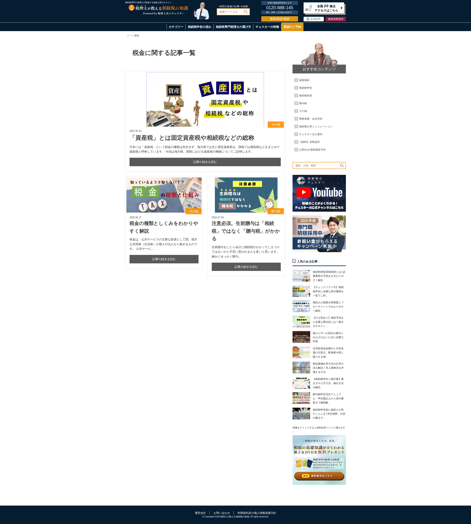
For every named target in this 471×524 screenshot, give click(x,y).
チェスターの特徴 (267, 26)
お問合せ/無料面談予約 (312, 149)
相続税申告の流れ (199, 26)
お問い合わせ (221, 512)
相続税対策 (305, 95)
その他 (303, 111)
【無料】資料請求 (309, 141)
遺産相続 (304, 80)
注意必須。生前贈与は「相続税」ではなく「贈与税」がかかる (246, 230)
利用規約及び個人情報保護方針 (257, 512)
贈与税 (303, 103)
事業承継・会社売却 (310, 118)
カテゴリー (176, 26)
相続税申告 (305, 87)
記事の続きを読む (205, 161)
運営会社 (200, 512)
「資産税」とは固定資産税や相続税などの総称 (192, 137)
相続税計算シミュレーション (316, 126)
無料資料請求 (335, 19)
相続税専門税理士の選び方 (233, 26)
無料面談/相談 (280, 19)
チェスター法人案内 (310, 134)
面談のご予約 (292, 26)
